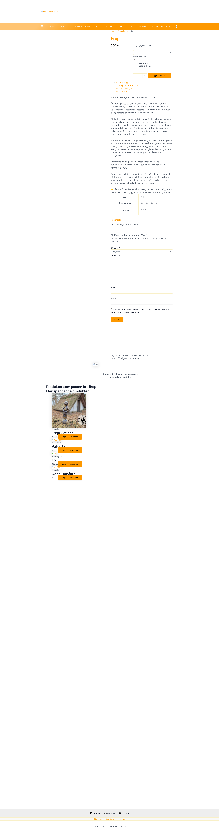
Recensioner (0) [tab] (124, 88)
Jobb (122, 819)
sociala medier (155, 11)
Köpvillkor (98, 819)
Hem (113, 31)
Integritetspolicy (112, 819)
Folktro (97, 26)
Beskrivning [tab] (122, 82)
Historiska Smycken (81, 26)
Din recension (116, 255)
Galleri (139, 11)
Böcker (123, 26)
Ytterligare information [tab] (127, 85)
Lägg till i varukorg (159, 76)
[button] (42, 26)
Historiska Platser (122, 11)
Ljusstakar (141, 26)
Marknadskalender (86, 11)
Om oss (172, 11)
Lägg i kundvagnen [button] (70, 437)
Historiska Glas (156, 26)
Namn (113, 287)
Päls (131, 26)
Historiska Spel (110, 26)
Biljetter (52, 26)
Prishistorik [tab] (121, 91)
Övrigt (169, 26)
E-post (114, 298)
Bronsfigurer (64, 26)
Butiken (104, 11)
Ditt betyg (115, 248)
